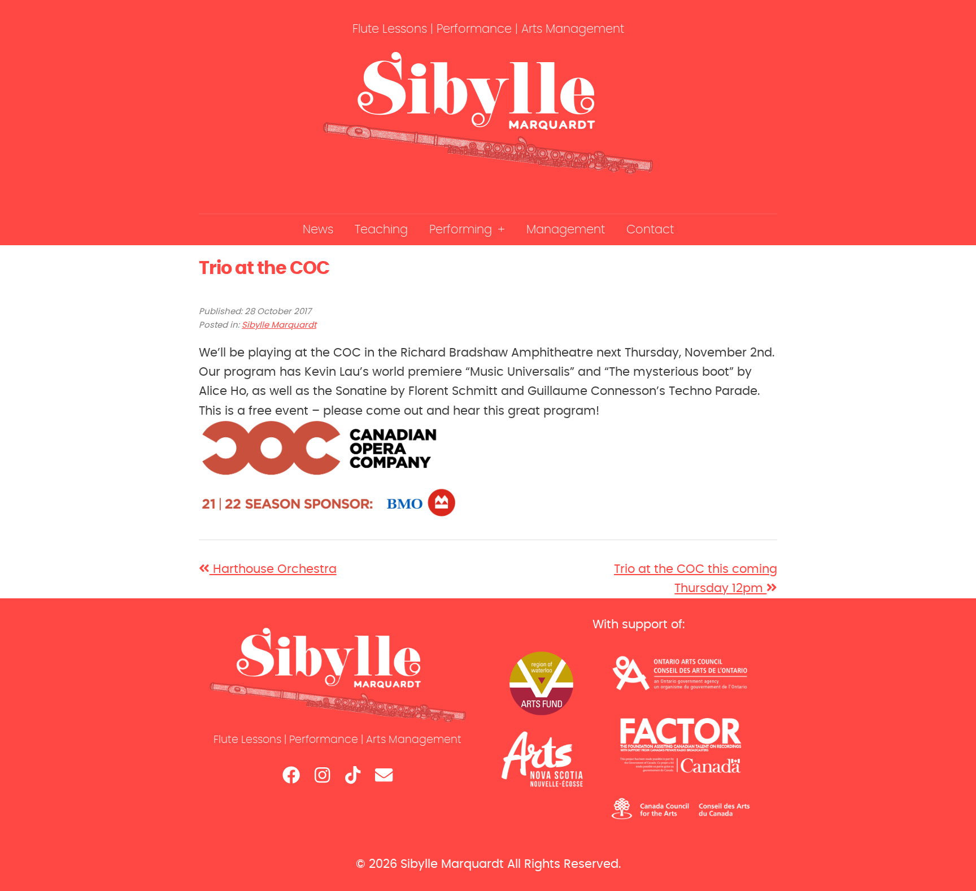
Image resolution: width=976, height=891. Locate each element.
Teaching (381, 230)
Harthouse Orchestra (273, 569)
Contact (650, 230)
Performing (460, 230)
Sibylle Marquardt (279, 325)
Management (565, 230)
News (318, 230)
